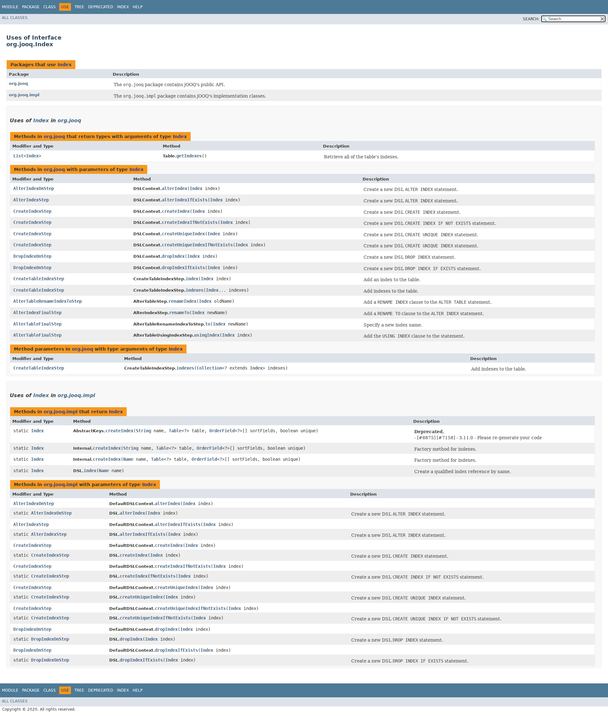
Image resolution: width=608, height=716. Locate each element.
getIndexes (189, 155)
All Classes (15, 18)
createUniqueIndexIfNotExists (197, 244)
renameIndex (182, 301)
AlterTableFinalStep (37, 323)
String (143, 430)
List (18, 155)
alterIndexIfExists (184, 199)
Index (123, 7)
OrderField (222, 430)
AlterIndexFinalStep (37, 312)
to (207, 323)
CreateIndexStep (32, 211)
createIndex (176, 211)
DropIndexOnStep (32, 256)
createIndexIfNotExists (190, 222)
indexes (194, 290)
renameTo (179, 312)
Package (31, 7)
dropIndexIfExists (183, 267)
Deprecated (100, 7)
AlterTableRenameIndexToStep (47, 301)
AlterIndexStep (31, 199)
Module (10, 7)
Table (175, 430)
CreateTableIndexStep (38, 278)
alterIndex (174, 188)
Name (128, 459)
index (192, 278)
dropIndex (173, 256)
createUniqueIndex (183, 233)
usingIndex (206, 335)
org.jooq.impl (24, 94)
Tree (79, 7)
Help (137, 7)
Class (49, 7)
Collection (209, 368)
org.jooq (18, 83)
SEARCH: (531, 19)
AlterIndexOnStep (33, 188)
